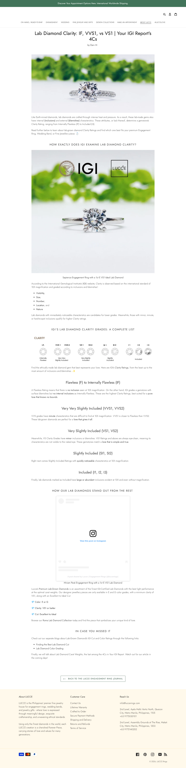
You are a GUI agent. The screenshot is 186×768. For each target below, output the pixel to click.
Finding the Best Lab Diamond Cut (52, 644)
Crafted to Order (78, 711)
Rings (165, 761)
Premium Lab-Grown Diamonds (54, 588)
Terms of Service (78, 728)
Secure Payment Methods (82, 715)
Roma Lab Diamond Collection (57, 620)
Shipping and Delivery (80, 719)
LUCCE (160, 761)
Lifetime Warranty (78, 707)
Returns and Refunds (80, 724)
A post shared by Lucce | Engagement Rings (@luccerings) (93, 576)
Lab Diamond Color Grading (49, 648)
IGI (84, 283)
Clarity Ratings (121, 367)
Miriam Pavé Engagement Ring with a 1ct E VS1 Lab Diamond (93, 582)
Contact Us (75, 703)
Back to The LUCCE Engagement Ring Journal (95, 678)
